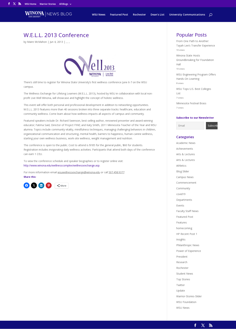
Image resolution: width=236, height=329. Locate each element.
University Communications (187, 14)
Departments (184, 199)
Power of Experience (188, 251)
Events (180, 205)
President (182, 256)
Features (181, 222)
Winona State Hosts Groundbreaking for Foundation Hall (195, 60)
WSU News (98, 14)
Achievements (184, 148)
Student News (184, 273)
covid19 (180, 194)
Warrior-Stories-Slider (189, 296)
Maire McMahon (37, 42)
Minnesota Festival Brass (191, 103)
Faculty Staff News (187, 211)
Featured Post (119, 14)
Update (180, 290)
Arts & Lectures (185, 154)
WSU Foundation (186, 302)
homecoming (184, 228)
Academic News (185, 143)
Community (183, 188)
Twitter (180, 285)
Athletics (181, 165)
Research (181, 262)
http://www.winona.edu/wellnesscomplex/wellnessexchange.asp (62, 165)
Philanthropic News (187, 245)
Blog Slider (182, 171)
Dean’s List (157, 14)
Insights (180, 239)
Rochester (139, 14)
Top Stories (183, 279)
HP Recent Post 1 (186, 234)
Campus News (185, 177)
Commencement (186, 182)
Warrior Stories (48, 4)
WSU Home (30, 4)
